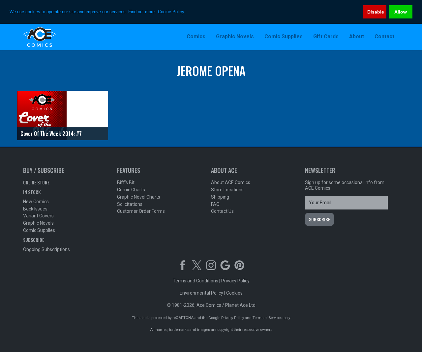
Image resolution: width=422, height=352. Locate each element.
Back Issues (35, 208)
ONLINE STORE (36, 182)
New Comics (36, 201)
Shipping (220, 197)
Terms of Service (267, 318)
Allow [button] (400, 12)
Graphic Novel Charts (138, 197)
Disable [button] (375, 12)
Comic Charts (131, 189)
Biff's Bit (126, 182)
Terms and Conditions (195, 280)
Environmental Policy (201, 293)
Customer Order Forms (141, 211)
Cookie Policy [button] (171, 11)
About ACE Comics (230, 182)
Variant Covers (38, 215)
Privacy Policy (235, 280)
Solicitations (129, 204)
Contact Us (222, 211)
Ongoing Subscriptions (46, 249)
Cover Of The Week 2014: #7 (51, 134)
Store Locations (227, 189)
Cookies (234, 293)
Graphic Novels (38, 223)
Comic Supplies (39, 230)
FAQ (215, 204)
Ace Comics (66, 37)
